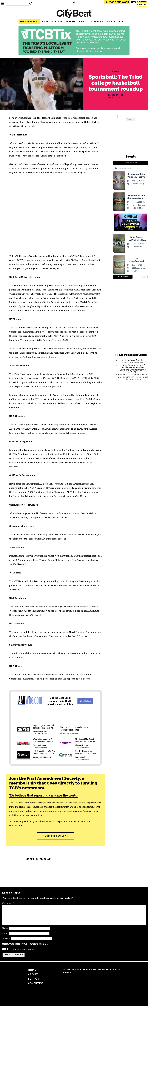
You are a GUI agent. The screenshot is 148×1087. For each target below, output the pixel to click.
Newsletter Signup (139, 3)
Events (110, 21)
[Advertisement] (130, 417)
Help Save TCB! (29, 21)
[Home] (74, 14)
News (45, 21)
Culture (57, 21)
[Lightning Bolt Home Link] (74, 4)
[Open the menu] (2, 4)
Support (117, 2)
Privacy (67, 973)
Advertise (96, 21)
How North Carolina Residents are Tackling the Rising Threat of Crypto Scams (133, 376)
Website (6, 938)
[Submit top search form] (31, 3)
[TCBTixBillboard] (74, 54)
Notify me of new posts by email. (20, 949)
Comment (8, 903)
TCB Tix (123, 21)
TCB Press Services (132, 355)
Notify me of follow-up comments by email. (26, 944)
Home (32, 969)
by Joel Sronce (116, 95)
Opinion (71, 21)
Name (5, 928)
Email (5, 933)
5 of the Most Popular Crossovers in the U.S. (133, 361)
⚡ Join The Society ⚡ (55, 836)
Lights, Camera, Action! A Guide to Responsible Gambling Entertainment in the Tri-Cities (133, 368)
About (83, 21)
